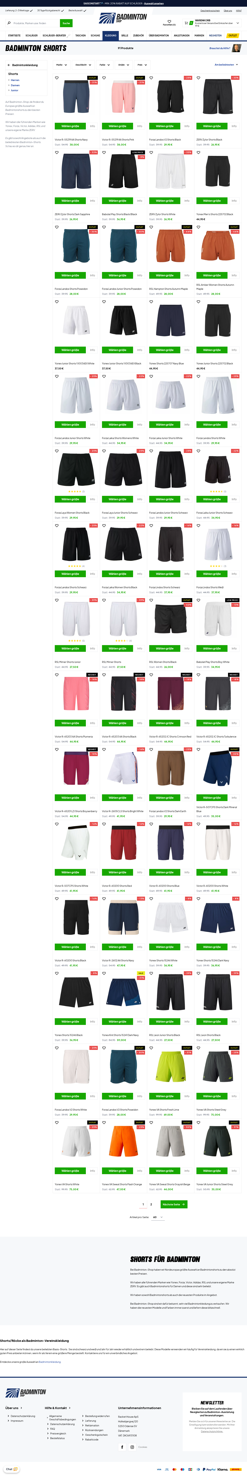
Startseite (14, 35)
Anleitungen (182, 35)
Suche (66, 23)
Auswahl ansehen (154, 3)
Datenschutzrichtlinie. (212, 1431)
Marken (199, 35)
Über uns (228, 10)
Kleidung (110, 35)
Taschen (80, 35)
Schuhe (95, 35)
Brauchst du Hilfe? (220, 48)
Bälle (124, 35)
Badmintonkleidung (50, 1361)
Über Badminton (159, 35)
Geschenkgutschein (210, 10)
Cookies (142, 1447)
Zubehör (138, 35)
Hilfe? (239, 10)
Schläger (32, 35)
